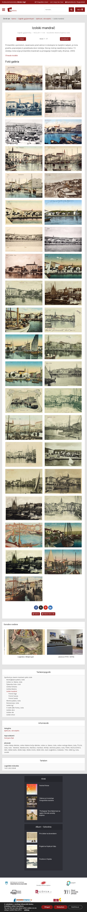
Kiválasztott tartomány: (14, 2)
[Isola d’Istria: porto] (63, 78)
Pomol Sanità (13, 698)
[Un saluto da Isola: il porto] (63, 400)
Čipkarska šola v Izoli (13, 684)
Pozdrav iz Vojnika (45, 859)
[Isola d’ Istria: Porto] (23, 266)
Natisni (36, 614)
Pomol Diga (12, 694)
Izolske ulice (10, 710)
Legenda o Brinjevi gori (23, 657)
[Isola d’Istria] (23, 508)
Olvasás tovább (11, 55)
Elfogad (47, 907)
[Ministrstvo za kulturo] (15, 883)
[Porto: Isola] (63, 185)
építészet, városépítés (11, 731)
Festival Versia (44, 785)
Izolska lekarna (11, 689)
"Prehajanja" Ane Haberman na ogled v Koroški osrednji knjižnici (49, 813)
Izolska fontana (11, 687)
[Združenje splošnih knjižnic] (57, 900)
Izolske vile (10, 712)
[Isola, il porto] (63, 562)
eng (55, 2)
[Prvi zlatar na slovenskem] (32, 837)
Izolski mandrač (11, 691)
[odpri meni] (3, 9)
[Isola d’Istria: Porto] (63, 293)
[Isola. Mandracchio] (23, 158)
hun (62, 2)
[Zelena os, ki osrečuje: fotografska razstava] (32, 802)
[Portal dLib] (16, 892)
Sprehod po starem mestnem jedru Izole (18, 677)
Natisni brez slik (48, 614)
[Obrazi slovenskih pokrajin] (71, 892)
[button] (77, 646)
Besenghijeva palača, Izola (15, 680)
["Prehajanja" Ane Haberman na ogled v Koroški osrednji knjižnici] (32, 814)
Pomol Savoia (13, 696)
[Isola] (23, 104)
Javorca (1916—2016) (64, 657)
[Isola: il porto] (23, 320)
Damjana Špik (9, 738)
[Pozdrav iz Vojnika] (32, 862)
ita (58, 2)
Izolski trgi (9, 705)
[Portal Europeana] (71, 883)
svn (51, 2)
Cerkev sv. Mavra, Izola (14, 682)
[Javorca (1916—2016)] (64, 642)
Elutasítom (60, 907)
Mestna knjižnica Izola (62, 33)
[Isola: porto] (23, 239)
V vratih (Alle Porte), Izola (15, 708)
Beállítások (75, 907)
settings (26, 910)
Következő (64, 39)
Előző (22, 39)
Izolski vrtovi (10, 715)
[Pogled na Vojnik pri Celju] (32, 850)
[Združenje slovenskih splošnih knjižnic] (43, 892)
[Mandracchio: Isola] (23, 293)
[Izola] (63, 104)
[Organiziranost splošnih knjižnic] (43, 883)
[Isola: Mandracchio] (63, 131)
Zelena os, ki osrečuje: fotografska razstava (46, 799)
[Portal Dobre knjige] (23, 900)
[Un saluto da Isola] (63, 320)
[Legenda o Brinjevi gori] (23, 642)
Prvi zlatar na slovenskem (48, 833)
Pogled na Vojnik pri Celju (47, 846)
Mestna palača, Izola (13, 701)
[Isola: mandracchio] (23, 78)
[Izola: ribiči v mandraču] (23, 131)
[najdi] (71, 9)
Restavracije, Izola (12, 703)
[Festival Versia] (32, 789)
